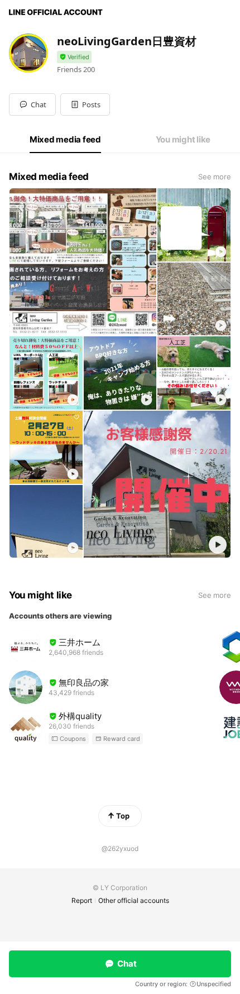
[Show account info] (74, 57)
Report (81, 900)
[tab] (65, 139)
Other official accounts (133, 900)
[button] (85, 104)
